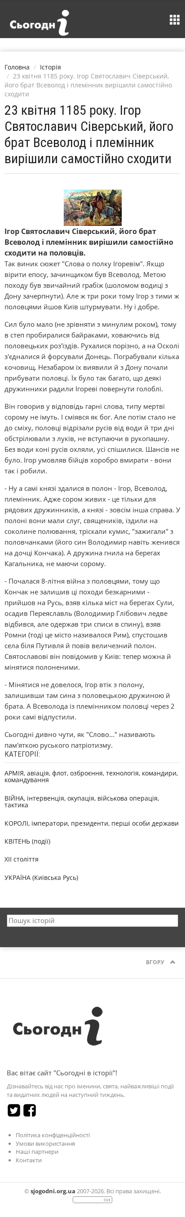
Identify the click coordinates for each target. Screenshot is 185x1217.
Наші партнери (37, 1152)
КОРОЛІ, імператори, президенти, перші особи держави (91, 823)
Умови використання (45, 1143)
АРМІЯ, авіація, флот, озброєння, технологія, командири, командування (91, 776)
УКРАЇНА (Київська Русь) (41, 877)
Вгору (156, 962)
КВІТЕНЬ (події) (27, 841)
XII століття (21, 859)
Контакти (29, 1160)
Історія (50, 67)
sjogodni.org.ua (53, 1191)
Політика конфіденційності (53, 1135)
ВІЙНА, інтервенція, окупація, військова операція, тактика (81, 801)
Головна (17, 67)
